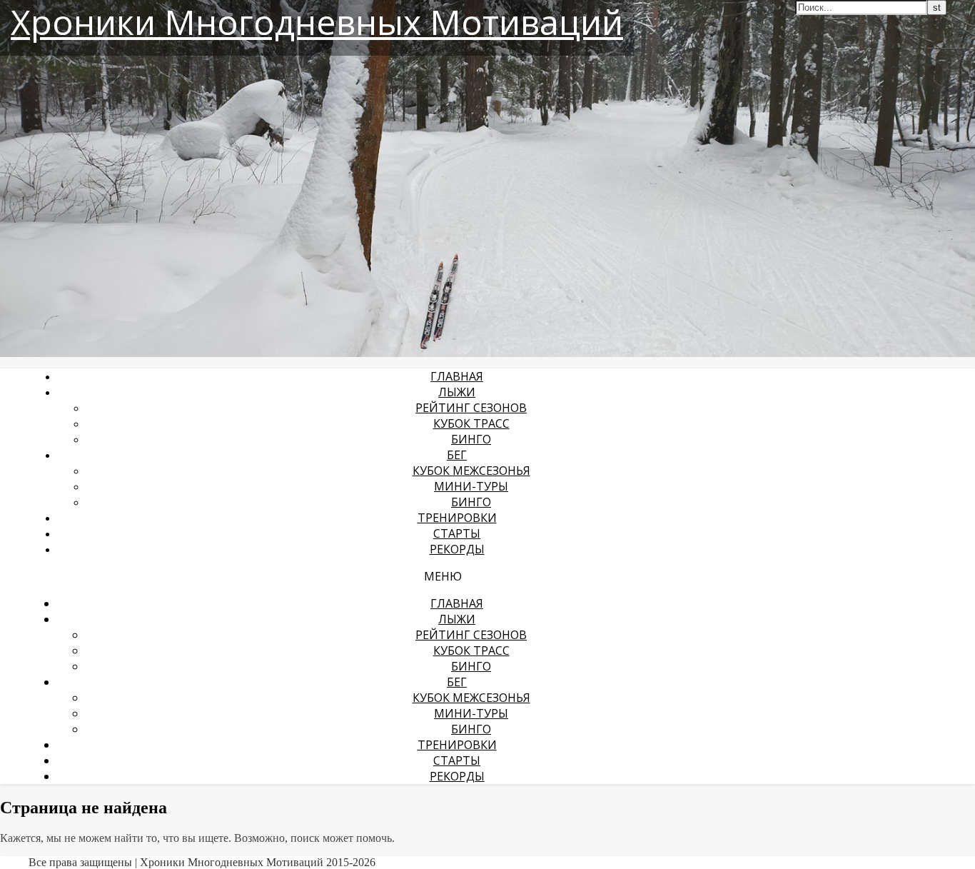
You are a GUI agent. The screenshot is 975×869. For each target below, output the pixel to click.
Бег (457, 455)
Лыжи (456, 392)
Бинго (471, 439)
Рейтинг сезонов (471, 408)
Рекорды (457, 549)
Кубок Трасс (471, 423)
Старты (456, 533)
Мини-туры (471, 486)
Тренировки (457, 518)
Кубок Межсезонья (471, 470)
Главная (456, 376)
